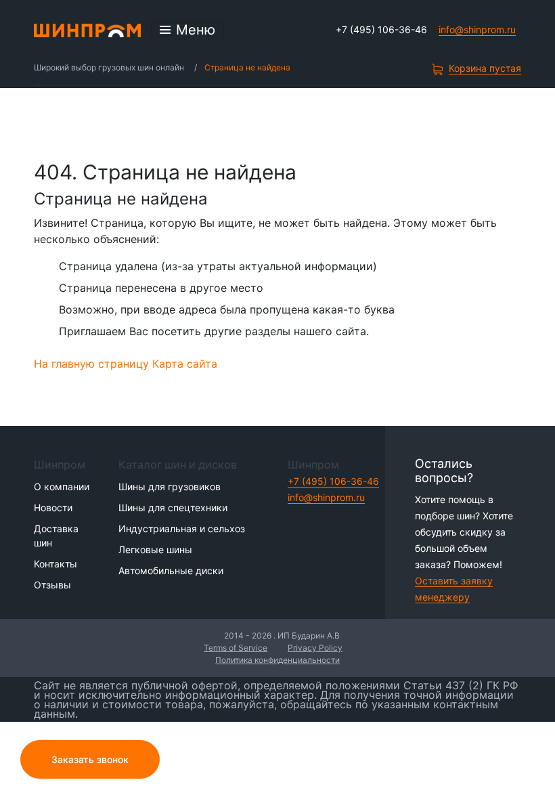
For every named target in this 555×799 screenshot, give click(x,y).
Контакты (55, 563)
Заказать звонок (90, 759)
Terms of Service (235, 648)
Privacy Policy (315, 648)
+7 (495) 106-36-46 (381, 29)
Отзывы (52, 584)
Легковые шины (155, 549)
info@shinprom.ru (477, 29)
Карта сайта (184, 363)
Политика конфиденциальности (277, 660)
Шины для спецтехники (172, 507)
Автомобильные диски (170, 570)
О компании (61, 486)
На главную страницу (91, 363)
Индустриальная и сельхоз (181, 528)
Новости (53, 507)
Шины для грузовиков (169, 486)
